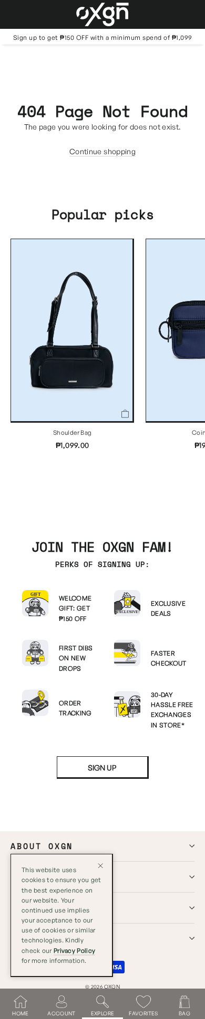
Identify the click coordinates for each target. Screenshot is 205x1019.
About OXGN (42, 846)
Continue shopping (102, 151)
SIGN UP (102, 767)
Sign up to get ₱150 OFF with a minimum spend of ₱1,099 (102, 37)
